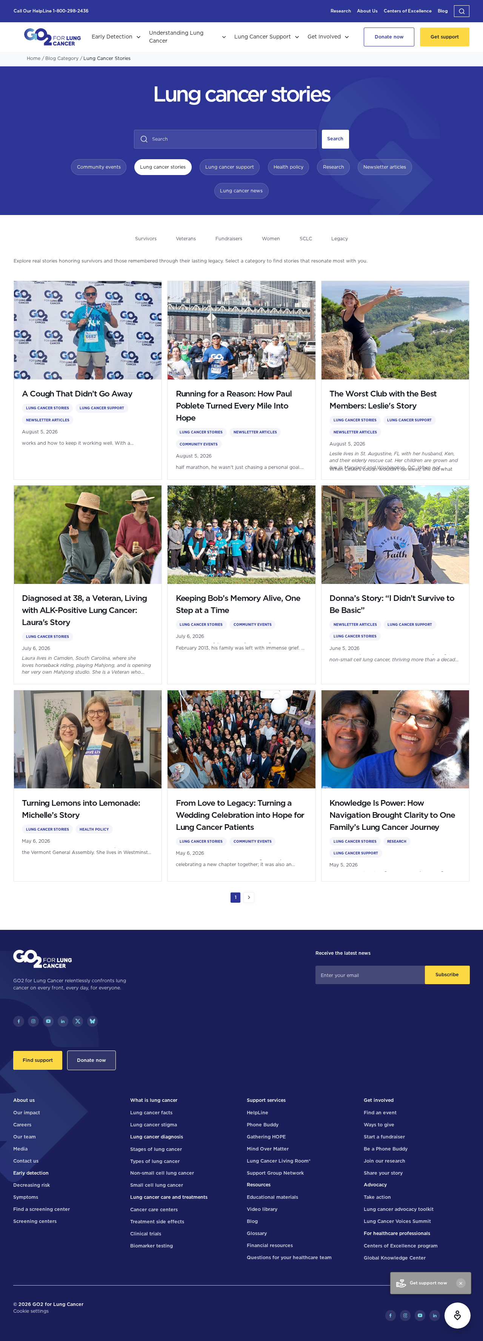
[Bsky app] (92, 1021)
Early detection (31, 1173)
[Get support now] (457, 1315)
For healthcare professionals (397, 1233)
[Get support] (445, 37)
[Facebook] (18, 1021)
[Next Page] (248, 897)
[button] (461, 11)
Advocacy (375, 1184)
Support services (266, 1100)
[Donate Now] (389, 37)
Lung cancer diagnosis (156, 1137)
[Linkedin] (63, 1021)
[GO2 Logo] (52, 37)
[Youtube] (48, 1021)
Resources (259, 1184)
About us (24, 1100)
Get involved (379, 1100)
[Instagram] (33, 1021)
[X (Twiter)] (77, 1021)
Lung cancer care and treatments (169, 1197)
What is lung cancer (153, 1100)
